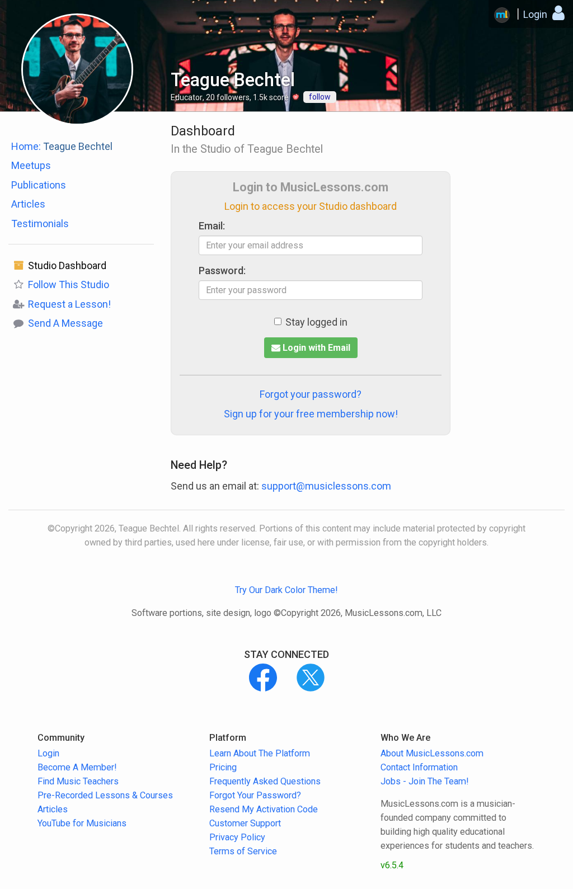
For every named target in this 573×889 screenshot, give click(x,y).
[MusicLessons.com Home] (502, 15)
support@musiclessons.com (326, 486)
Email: (212, 226)
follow (320, 96)
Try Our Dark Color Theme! (286, 590)
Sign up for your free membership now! (311, 414)
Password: (222, 270)
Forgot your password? (310, 394)
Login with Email (315, 347)
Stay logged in (316, 322)
